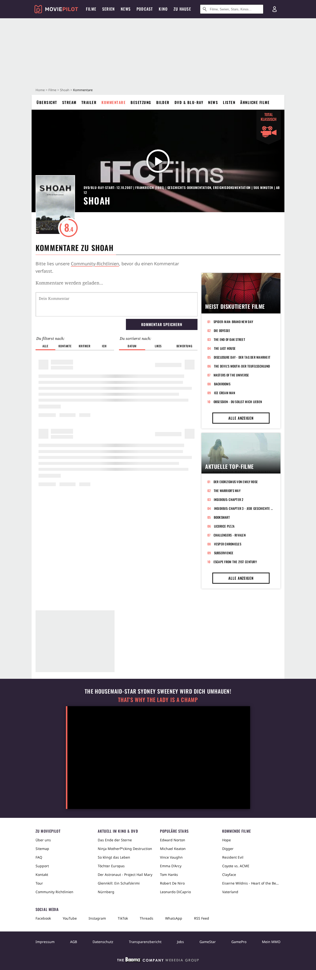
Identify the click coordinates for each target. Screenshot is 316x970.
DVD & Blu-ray (189, 102)
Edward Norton (172, 840)
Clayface (229, 874)
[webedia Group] (158, 960)
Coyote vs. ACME (235, 866)
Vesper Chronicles (227, 543)
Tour (39, 883)
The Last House (225, 348)
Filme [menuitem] (91, 9)
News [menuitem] (126, 9)
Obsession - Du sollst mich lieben (238, 401)
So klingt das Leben (114, 857)
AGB (73, 941)
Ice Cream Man (224, 392)
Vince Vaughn (171, 857)
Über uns (43, 840)
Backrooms (222, 383)
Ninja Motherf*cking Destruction (125, 848)
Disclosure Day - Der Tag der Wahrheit (242, 357)
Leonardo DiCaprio (175, 891)
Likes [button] (158, 346)
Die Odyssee (222, 330)
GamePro (238, 941)
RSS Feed (201, 918)
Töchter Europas (111, 866)
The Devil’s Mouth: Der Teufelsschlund (242, 366)
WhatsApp (173, 918)
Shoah (64, 90)
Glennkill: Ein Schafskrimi (119, 883)
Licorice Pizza (224, 526)
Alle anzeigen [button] (241, 418)
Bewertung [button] (184, 346)
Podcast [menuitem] (145, 9)
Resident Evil (232, 857)
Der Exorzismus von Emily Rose (236, 481)
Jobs (180, 941)
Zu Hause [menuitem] (182, 9)
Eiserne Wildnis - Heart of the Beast (251, 883)
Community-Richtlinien (95, 264)
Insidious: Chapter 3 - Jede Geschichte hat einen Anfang (244, 508)
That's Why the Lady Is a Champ (158, 699)
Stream (69, 102)
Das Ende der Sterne (115, 840)
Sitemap (42, 848)
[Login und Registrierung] (274, 9)
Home (40, 90)
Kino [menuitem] (163, 9)
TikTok (123, 918)
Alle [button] (45, 346)
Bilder (163, 102)
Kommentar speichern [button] (161, 324)
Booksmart (222, 517)
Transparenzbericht (145, 941)
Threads (146, 918)
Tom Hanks (169, 874)
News (213, 102)
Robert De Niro (172, 883)
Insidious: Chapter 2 (228, 499)
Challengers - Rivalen (230, 535)
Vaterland (230, 891)
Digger (228, 848)
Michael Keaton (173, 848)
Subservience (224, 552)
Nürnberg (106, 891)
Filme (52, 90)
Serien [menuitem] (108, 9)
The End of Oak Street (229, 339)
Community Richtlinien (54, 891)
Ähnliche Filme (255, 102)
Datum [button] (132, 346)
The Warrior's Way (227, 490)
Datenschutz (103, 941)
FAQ (39, 857)
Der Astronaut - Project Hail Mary (125, 874)
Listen (229, 102)
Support (42, 866)
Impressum (45, 941)
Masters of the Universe (231, 374)
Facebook (43, 918)
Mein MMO (271, 941)
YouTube (70, 918)
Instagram (97, 918)
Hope (226, 840)
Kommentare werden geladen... (69, 283)
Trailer (89, 102)
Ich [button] (104, 346)
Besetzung (141, 102)
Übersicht (47, 102)
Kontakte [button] (65, 346)
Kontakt (42, 874)
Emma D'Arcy (170, 866)
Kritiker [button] (84, 346)
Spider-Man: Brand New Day (233, 321)
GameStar (207, 941)
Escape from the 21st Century (235, 561)
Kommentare (113, 102)
